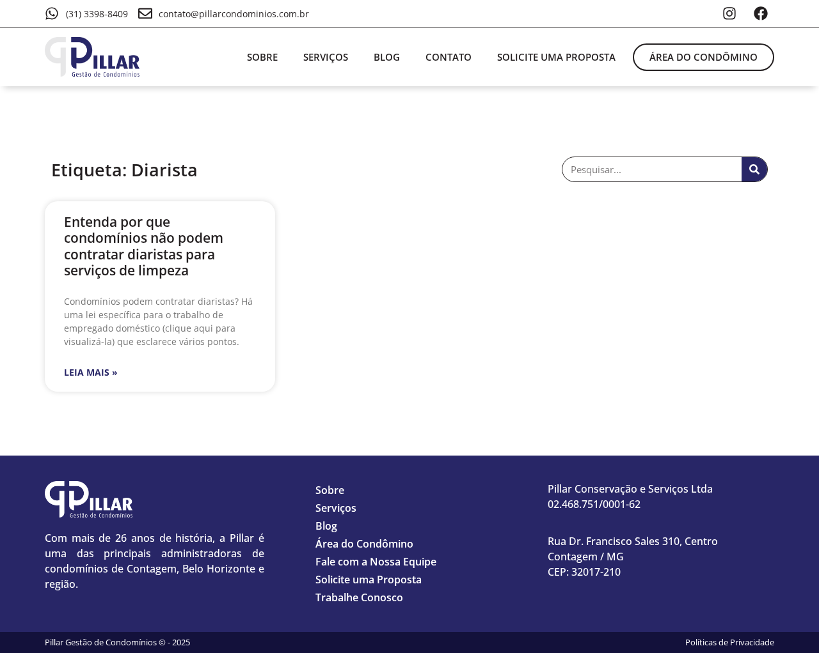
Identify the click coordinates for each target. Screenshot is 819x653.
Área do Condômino (364, 544)
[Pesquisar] (754, 169)
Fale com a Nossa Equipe (375, 562)
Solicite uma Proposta (368, 579)
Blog (387, 56)
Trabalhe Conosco (359, 597)
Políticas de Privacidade (729, 642)
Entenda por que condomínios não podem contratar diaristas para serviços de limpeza (143, 246)
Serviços (325, 56)
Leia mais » (91, 372)
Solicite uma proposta (556, 56)
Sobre (262, 56)
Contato (448, 56)
